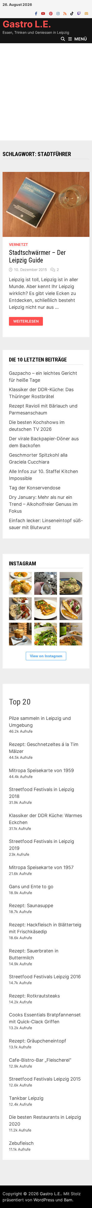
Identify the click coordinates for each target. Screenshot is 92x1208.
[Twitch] (79, 13)
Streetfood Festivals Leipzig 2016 (45, 976)
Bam (68, 1199)
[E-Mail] (86, 13)
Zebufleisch (21, 1143)
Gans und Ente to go (31, 886)
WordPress (43, 1199)
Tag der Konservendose (34, 487)
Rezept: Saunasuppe (31, 905)
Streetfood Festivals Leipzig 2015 (45, 1079)
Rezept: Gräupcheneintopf (37, 1041)
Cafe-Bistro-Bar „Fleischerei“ (40, 1060)
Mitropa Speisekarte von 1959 (41, 770)
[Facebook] (37, 13)
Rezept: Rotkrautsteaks (34, 995)
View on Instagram (46, 656)
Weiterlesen (28, 321)
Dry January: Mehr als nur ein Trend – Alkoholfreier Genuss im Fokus (43, 504)
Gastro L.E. (27, 24)
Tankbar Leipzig (26, 1098)
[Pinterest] (51, 13)
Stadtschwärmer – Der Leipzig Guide (37, 256)
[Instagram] (58, 13)
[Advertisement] (46, 92)
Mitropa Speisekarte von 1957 (41, 867)
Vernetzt (18, 244)
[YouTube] (44, 13)
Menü (80, 38)
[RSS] (65, 13)
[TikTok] (72, 13)
